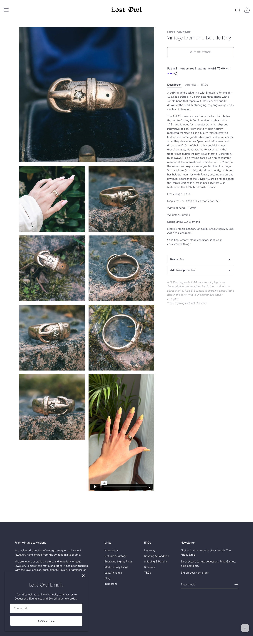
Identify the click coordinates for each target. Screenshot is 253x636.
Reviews (149, 567)
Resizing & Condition (156, 556)
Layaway (149, 550)
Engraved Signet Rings (118, 561)
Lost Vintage (179, 32)
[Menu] (6, 10)
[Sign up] (236, 584)
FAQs (204, 85)
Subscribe (46, 620)
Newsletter (111, 550)
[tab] (176, 85)
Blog (107, 578)
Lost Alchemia (113, 572)
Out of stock (200, 52)
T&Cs (147, 572)
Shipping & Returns (156, 561)
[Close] (83, 576)
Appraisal (191, 85)
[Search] (238, 10)
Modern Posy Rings (116, 567)
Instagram (110, 584)
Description (174, 85)
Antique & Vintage (115, 556)
